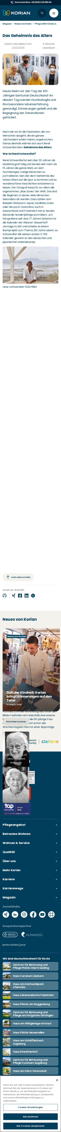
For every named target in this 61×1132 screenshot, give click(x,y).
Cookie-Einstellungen (30, 1107)
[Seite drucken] (5, 596)
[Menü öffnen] (53, 13)
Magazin (7, 24)
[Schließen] (57, 1080)
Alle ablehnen (30, 1116)
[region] (30, 1104)
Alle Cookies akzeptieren (30, 1125)
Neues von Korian (22, 24)
